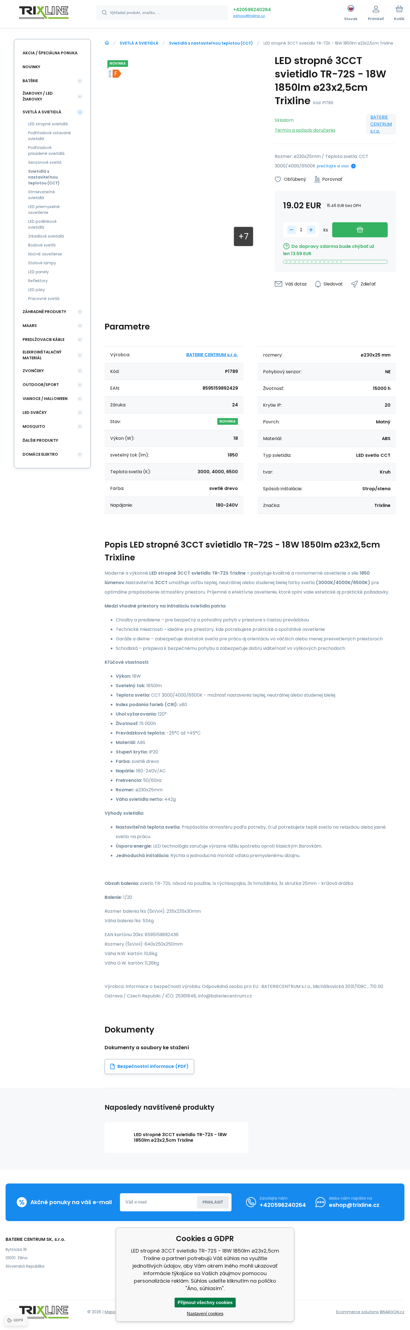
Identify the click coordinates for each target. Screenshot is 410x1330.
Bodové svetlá (42, 245)
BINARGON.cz (392, 1312)
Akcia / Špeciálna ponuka (50, 53)
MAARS (30, 325)
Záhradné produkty (44, 311)
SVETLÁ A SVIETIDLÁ (139, 43)
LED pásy (36, 289)
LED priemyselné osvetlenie (44, 209)
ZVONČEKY (33, 371)
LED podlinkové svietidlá (42, 224)
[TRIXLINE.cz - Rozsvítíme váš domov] (107, 43)
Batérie (30, 81)
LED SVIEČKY (35, 412)
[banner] (44, 13)
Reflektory (38, 281)
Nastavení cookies (205, 1313)
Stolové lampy (42, 263)
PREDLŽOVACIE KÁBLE (43, 339)
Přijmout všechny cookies (205, 1302)
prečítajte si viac (333, 166)
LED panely (38, 272)
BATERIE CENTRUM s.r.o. (381, 124)
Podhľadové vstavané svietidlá (49, 135)
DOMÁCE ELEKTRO (40, 454)
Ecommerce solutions (357, 1312)
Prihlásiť (212, 1202)
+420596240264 (252, 9)
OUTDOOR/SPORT (41, 384)
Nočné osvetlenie (45, 254)
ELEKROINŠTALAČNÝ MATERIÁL (42, 355)
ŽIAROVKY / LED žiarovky (38, 96)
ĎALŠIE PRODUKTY (40, 440)
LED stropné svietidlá (48, 124)
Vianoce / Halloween (45, 398)
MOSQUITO (34, 426)
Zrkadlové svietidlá (46, 236)
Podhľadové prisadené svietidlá (46, 150)
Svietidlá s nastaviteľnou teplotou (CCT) (211, 43)
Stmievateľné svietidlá (41, 195)
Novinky (31, 67)
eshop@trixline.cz (249, 15)
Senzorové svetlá (44, 162)
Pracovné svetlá (43, 298)
